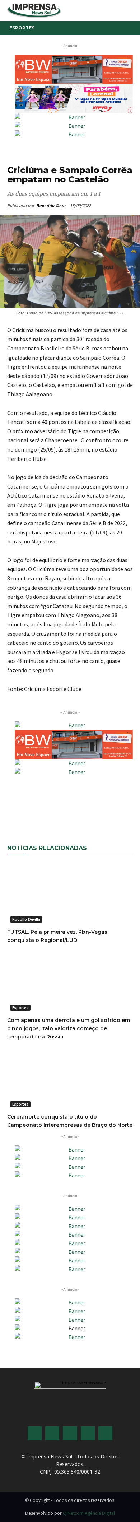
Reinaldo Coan (50, 205)
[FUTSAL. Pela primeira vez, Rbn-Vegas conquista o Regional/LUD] (70, 894)
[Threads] (105, 1433)
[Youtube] (88, 1433)
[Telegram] (119, 810)
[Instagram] (52, 1433)
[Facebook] (37, 810)
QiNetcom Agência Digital (89, 1513)
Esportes (21, 28)
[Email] (70, 810)
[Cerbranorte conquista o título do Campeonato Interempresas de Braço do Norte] (70, 1078)
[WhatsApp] (53, 810)
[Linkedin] (103, 810)
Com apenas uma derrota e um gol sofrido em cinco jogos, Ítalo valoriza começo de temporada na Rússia (68, 1028)
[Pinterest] (86, 810)
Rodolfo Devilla (26, 919)
